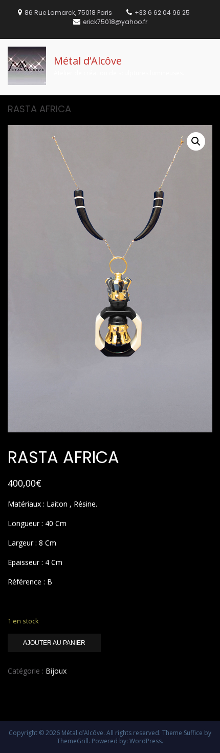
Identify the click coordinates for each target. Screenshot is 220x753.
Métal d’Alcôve (88, 61)
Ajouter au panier (54, 642)
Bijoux (56, 671)
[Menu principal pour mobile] (209, 52)
